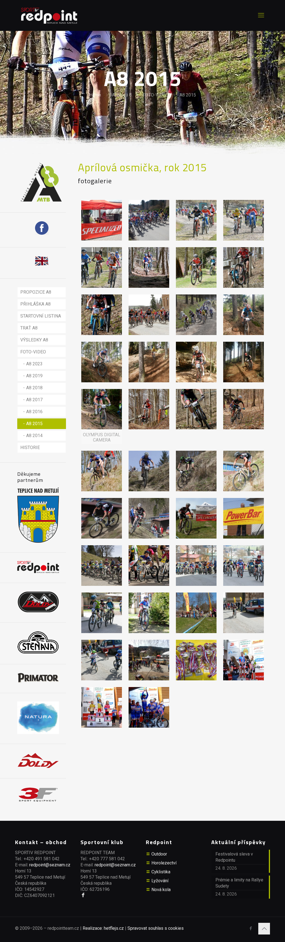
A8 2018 (34, 387)
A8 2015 (188, 95)
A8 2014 (34, 435)
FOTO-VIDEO (155, 95)
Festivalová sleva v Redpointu (234, 857)
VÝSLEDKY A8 (34, 340)
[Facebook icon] (251, 928)
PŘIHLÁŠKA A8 (35, 304)
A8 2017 (34, 399)
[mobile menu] (261, 15)
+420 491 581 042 (42, 858)
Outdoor (159, 854)
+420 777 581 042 (107, 858)
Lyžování (159, 880)
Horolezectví (163, 863)
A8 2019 (34, 375)
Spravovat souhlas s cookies (155, 928)
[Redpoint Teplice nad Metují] (49, 15)
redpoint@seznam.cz (49, 864)
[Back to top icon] (264, 928)
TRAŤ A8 (29, 328)
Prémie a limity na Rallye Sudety (239, 883)
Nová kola (161, 889)
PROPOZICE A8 (35, 292)
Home (95, 95)
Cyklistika (160, 871)
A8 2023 (34, 363)
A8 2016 (34, 411)
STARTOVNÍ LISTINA (40, 316)
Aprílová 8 (122, 95)
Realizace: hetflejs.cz (103, 928)
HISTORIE (30, 447)
